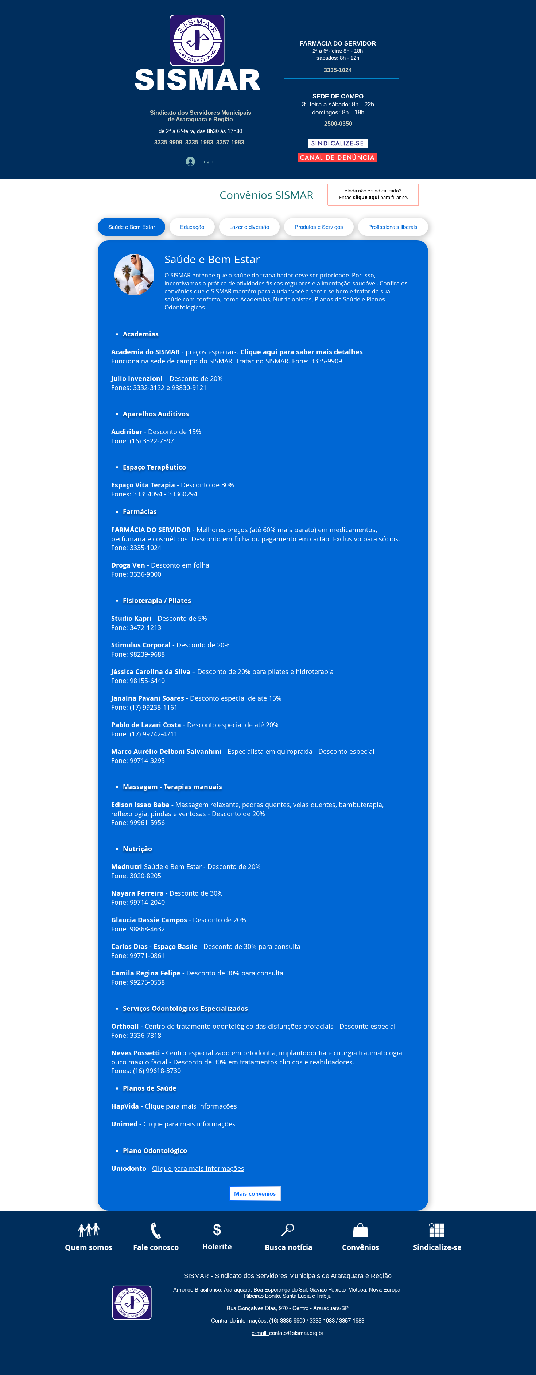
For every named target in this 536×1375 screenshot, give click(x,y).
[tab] (131, 227)
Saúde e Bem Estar (212, 259)
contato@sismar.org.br (296, 1333)
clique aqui (366, 197)
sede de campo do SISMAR (191, 361)
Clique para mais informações (191, 1106)
